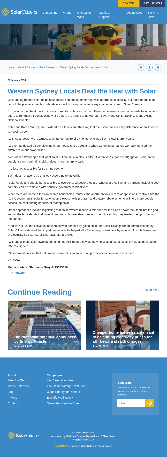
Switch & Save (153, 15)
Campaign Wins (84, 15)
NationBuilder (105, 446)
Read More (152, 289)
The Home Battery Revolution (66, 386)
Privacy (12, 397)
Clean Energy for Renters (63, 391)
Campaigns (55, 375)
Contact (13, 403)
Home (11, 67)
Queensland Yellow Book (63, 403)
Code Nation (87, 446)
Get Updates (153, 3)
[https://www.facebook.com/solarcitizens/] (103, 4)
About (12, 375)
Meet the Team (17, 380)
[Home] (19, 12)
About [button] (69, 12)
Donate (128, 3)
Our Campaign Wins (60, 380)
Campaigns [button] (51, 12)
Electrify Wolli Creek (60, 397)
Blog (11, 391)
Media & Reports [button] (111, 15)
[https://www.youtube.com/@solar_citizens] (112, 4)
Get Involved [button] (135, 12)
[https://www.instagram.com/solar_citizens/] (95, 4)
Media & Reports (26, 67)
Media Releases (47, 67)
